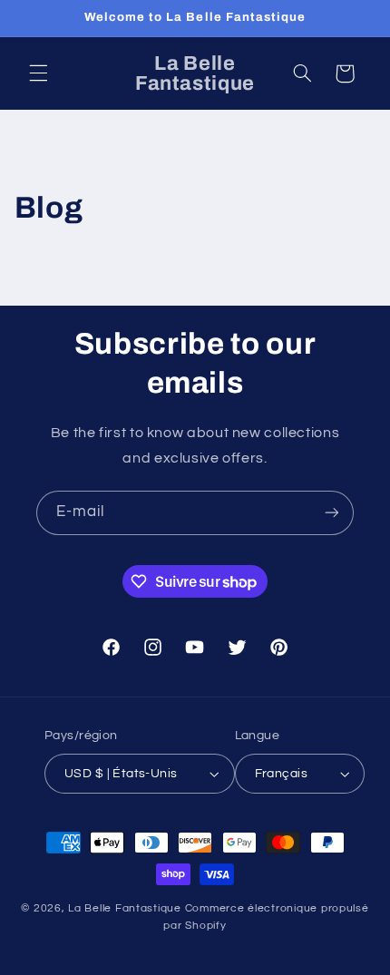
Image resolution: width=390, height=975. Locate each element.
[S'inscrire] (332, 513)
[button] (38, 73)
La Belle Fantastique (126, 908)
